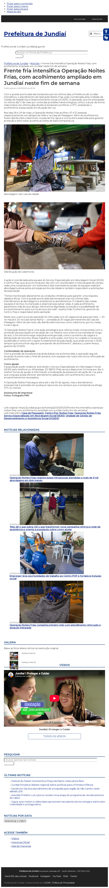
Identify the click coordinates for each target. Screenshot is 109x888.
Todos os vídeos (54, 736)
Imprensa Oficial (20, 842)
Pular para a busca (17, 9)
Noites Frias (66, 413)
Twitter (73, 876)
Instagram (45, 876)
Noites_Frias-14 (27, 653)
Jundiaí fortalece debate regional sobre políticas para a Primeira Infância (52, 785)
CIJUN (47, 882)
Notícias (34, 63)
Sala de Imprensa (21, 846)
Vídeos (15, 838)
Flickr (65, 876)
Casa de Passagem (32, 413)
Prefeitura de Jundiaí (35, 33)
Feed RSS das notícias (16, 876)
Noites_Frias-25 (27, 662)
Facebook (33, 876)
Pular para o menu (17, 6)
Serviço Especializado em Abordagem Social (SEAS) (34, 415)
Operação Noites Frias (87, 413)
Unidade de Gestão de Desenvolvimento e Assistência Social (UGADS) (48, 417)
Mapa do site (14, 11)
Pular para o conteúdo (20, 3)
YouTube (57, 876)
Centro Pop (51, 413)
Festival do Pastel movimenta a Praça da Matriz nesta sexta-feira (47, 781)
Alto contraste (79, 19)
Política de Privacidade (63, 882)
